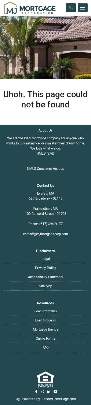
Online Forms (45, 338)
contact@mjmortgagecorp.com (45, 234)
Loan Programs (45, 311)
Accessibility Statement (45, 277)
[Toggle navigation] (83, 7)
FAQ (46, 348)
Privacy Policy (45, 268)
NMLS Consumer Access (45, 169)
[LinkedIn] (48, 391)
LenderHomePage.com (59, 399)
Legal (45, 259)
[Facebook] (36, 391)
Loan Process (45, 320)
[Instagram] (42, 391)
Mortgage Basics (45, 329)
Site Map (45, 286)
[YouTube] (55, 391)
